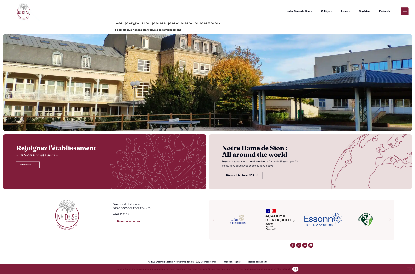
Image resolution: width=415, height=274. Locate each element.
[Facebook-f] (292, 245)
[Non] (410, 269)
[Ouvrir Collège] (332, 11)
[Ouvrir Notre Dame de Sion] (312, 11)
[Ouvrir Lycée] (350, 11)
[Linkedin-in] (304, 245)
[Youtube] (310, 245)
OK (295, 269)
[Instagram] (298, 245)
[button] (213, 219)
